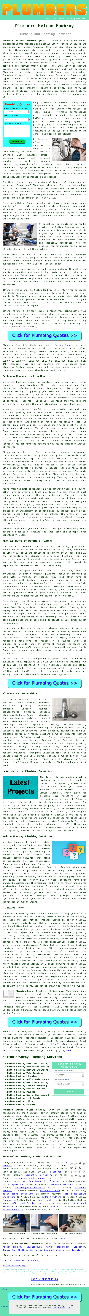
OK (69, 1308)
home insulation (47, 1200)
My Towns (6, 1307)
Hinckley (77, 1250)
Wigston (60, 1250)
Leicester (79, 1247)
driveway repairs (13, 1209)
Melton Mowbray (64, 345)
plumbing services (15, 724)
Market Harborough (57, 1247)
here (69, 1050)
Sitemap (4, 1289)
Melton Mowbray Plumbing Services (32, 1057)
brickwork (56, 1206)
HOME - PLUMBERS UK (44, 1279)
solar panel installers (18, 1194)
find (11, 1032)
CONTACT (70, 19)
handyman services (62, 1184)
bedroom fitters (51, 1197)
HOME (47, 19)
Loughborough (34, 1247)
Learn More (58, 1308)
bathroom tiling (50, 1191)
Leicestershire (63, 1244)
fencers (7, 1200)
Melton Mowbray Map (14, 1266)
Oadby (6, 1250)
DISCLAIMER (80, 19)
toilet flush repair (15, 932)
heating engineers (26, 731)
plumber (46, 216)
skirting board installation (41, 1181)
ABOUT (61, 19)
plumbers (29, 712)
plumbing (38, 124)
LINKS (54, 19)
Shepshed (48, 1250)
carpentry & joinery (38, 1175)
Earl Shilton (19, 1250)
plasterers (56, 1172)
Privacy (84, 1289)
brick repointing (13, 1184)
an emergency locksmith (30, 1187)
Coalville (35, 1250)
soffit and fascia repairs (28, 1203)
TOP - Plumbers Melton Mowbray (21, 1260)
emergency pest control (30, 1178)
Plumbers (56, 41)
